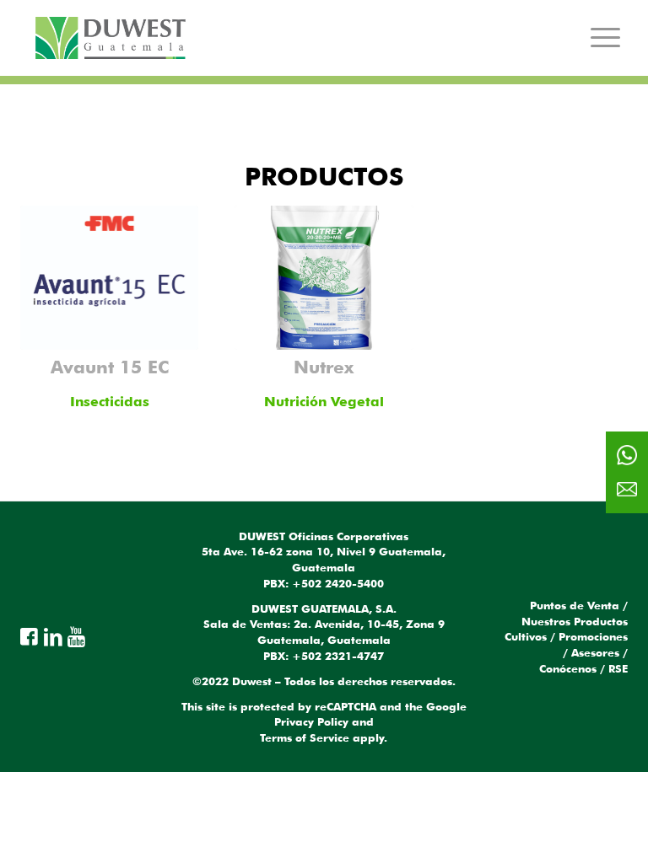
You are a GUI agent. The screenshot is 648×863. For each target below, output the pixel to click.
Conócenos (568, 668)
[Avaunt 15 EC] (109, 278)
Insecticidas (109, 402)
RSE (618, 668)
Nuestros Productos (574, 621)
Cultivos (526, 636)
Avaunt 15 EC (110, 367)
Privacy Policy (311, 721)
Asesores (595, 652)
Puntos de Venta (574, 605)
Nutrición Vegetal (324, 402)
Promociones (593, 636)
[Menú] (605, 37)
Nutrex (324, 367)
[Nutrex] (324, 278)
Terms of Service (304, 737)
